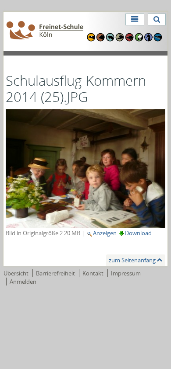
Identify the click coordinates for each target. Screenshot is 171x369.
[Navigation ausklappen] (134, 19)
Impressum (126, 273)
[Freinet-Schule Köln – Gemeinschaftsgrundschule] (45, 31)
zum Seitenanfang (132, 260)
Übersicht (16, 273)
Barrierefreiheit (55, 273)
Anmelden (23, 281)
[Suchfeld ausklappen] (157, 19)
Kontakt (92, 273)
